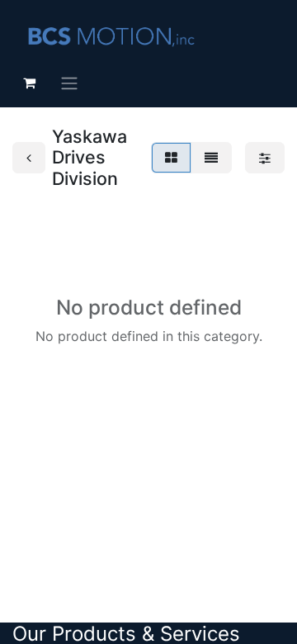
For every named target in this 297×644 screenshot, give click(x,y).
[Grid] (171, 157)
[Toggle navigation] (69, 82)
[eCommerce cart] (28, 82)
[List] (211, 157)
